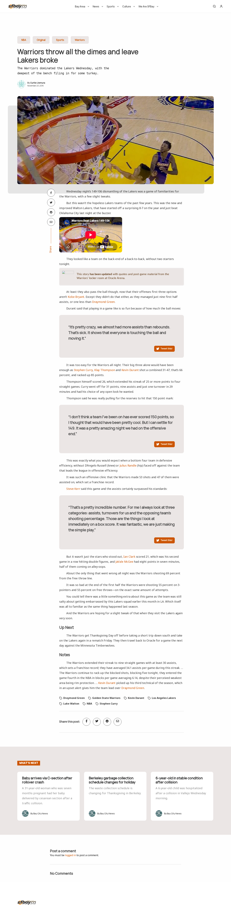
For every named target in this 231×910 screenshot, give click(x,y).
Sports (111, 6)
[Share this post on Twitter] (51, 202)
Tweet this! (166, 348)
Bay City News (40, 813)
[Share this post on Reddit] (51, 212)
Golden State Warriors (106, 698)
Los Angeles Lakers (164, 698)
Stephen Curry (83, 370)
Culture (126, 6)
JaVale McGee (124, 561)
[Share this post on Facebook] (51, 193)
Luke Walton (71, 703)
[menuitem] (81, 7)
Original (41, 40)
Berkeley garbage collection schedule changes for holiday (112, 780)
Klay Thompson (104, 370)
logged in (70, 855)
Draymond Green (103, 302)
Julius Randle (128, 465)
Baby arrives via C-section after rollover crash (47, 780)
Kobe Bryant (76, 297)
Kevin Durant (130, 370)
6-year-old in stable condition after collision (179, 780)
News (96, 6)
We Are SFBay (146, 6)
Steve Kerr (73, 489)
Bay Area (80, 6)
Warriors (80, 40)
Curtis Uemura (37, 82)
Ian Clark (129, 556)
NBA (23, 40)
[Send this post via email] (51, 222)
